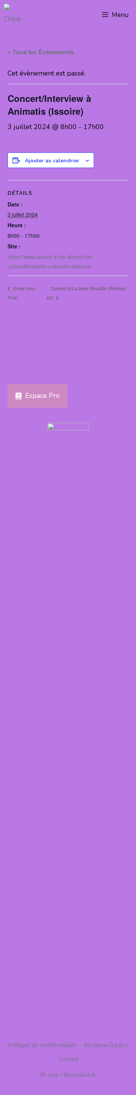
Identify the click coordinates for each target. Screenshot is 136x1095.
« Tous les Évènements (41, 52)
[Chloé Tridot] (15, 15)
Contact (68, 1059)
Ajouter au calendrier (52, 160)
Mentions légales (106, 1045)
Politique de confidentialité (42, 1045)
